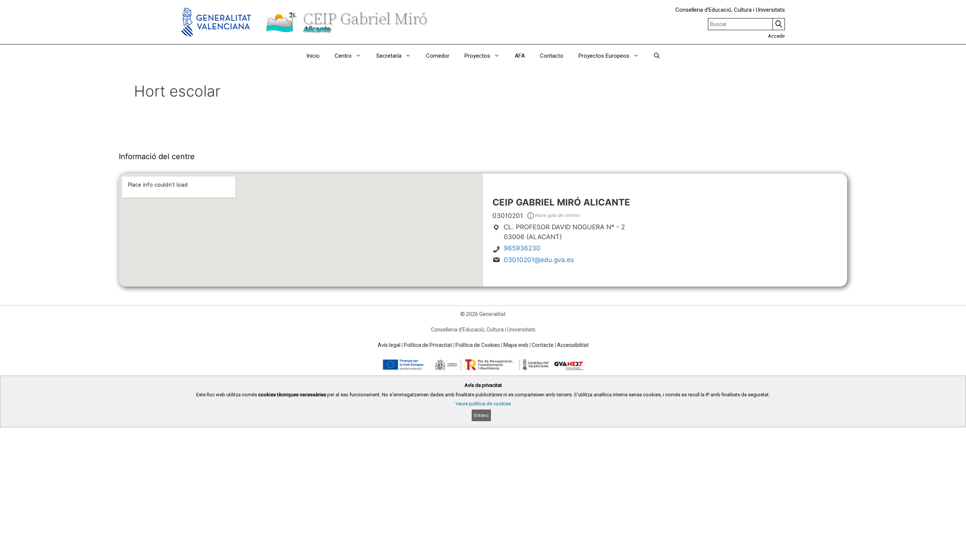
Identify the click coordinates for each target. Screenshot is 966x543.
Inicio (313, 55)
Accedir (776, 36)
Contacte (543, 345)
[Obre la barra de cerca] (656, 55)
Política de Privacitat (428, 345)
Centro (343, 55)
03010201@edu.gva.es (539, 260)
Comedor (437, 55)
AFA (520, 55)
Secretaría (388, 55)
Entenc (481, 415)
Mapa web (515, 345)
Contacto (551, 55)
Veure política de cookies (483, 403)
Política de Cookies (477, 345)
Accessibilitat (573, 345)
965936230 (522, 248)
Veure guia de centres (557, 215)
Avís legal (389, 345)
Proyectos (477, 55)
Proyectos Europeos (603, 55)
